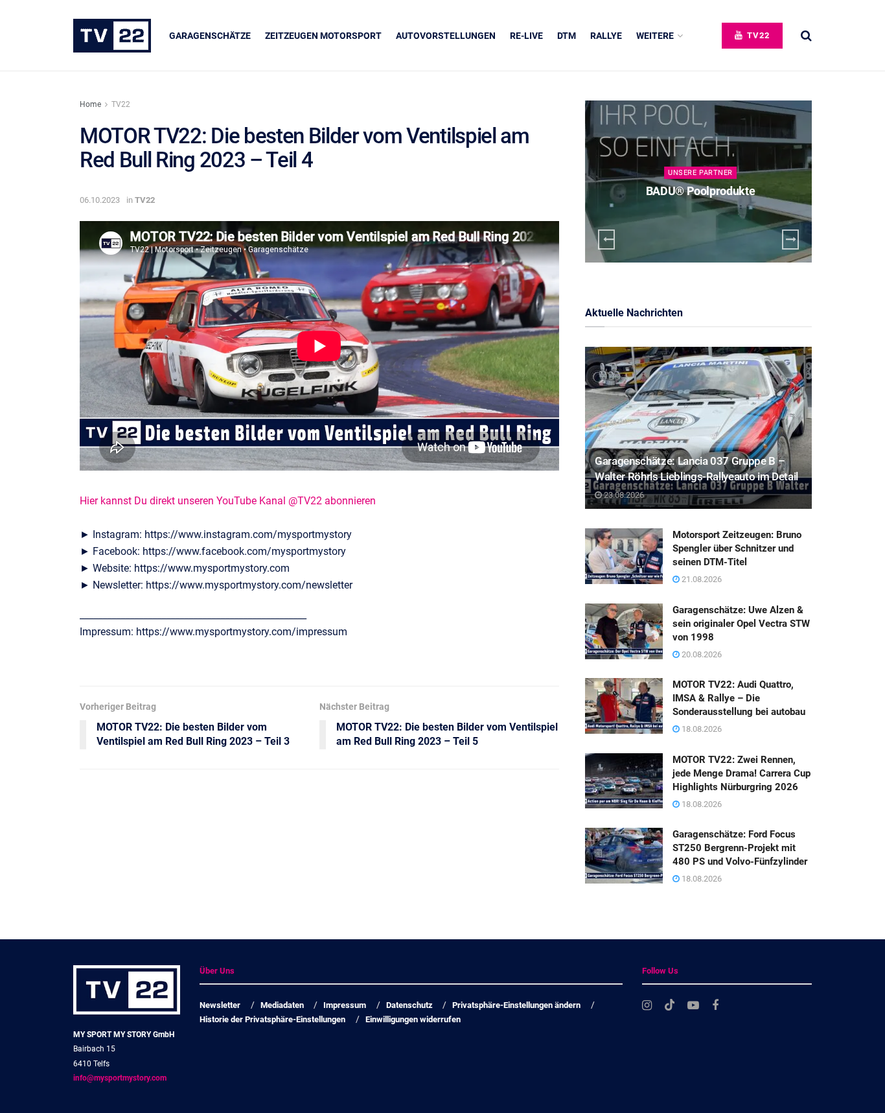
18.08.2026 (701, 729)
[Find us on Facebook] (715, 1005)
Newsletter (220, 1005)
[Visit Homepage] (112, 36)
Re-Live (526, 35)
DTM (566, 35)
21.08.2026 (701, 579)
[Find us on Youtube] (693, 1005)
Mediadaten (282, 1005)
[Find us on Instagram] (647, 1005)
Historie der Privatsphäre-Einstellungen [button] (272, 1019)
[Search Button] (806, 35)
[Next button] (790, 239)
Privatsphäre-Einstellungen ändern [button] (516, 1005)
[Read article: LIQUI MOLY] (700, 181)
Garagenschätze (210, 35)
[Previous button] (606, 239)
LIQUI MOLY (701, 191)
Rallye (606, 35)
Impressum (344, 1005)
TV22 (757, 35)
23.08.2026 (623, 495)
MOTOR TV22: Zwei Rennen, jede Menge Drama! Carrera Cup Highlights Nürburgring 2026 (741, 773)
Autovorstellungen (446, 35)
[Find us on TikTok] (670, 1005)
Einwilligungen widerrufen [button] (413, 1019)
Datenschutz (409, 1005)
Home (90, 104)
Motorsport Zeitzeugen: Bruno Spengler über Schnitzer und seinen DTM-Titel (736, 548)
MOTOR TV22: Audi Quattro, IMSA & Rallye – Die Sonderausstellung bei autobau (738, 698)
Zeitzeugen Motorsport (323, 35)
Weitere (655, 35)
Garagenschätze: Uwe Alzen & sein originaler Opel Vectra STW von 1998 (741, 623)
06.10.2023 (100, 200)
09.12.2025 (705, 216)
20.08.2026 (701, 654)
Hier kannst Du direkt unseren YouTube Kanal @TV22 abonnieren (228, 501)
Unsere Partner (702, 173)
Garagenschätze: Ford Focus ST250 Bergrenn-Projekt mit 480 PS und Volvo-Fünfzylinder (739, 847)
